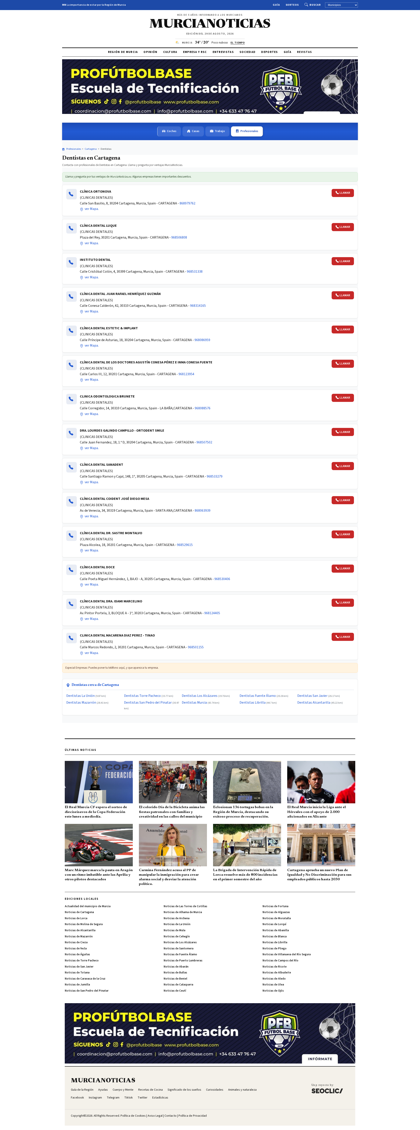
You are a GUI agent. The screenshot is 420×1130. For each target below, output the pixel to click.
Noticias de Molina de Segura (84, 924)
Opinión (150, 52)
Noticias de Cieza (76, 942)
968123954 (186, 374)
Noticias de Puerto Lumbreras (183, 961)
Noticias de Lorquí (274, 924)
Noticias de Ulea (273, 985)
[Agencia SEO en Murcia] (327, 1088)
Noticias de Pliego (274, 948)
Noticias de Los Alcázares (180, 942)
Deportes (269, 52)
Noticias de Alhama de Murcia (183, 912)
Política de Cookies (133, 1116)
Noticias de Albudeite (276, 973)
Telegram (113, 1097)
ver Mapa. (91, 208)
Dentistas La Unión (80, 695)
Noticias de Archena (176, 918)
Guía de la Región (82, 1090)
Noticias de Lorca (76, 918)
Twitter (142, 1097)
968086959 (202, 340)
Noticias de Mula (174, 930)
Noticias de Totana (77, 973)
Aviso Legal (155, 1116)
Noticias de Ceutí (175, 991)
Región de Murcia (123, 52)
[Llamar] (72, 194)
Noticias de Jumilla (77, 985)
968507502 (204, 442)
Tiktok (128, 1097)
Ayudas (103, 1090)
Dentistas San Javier (312, 695)
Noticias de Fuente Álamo (180, 954)
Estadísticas (160, 1097)
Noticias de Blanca (274, 936)
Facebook (77, 1097)
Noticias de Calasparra (178, 985)
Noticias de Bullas (175, 973)
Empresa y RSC (195, 52)
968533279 (214, 476)
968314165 (198, 305)
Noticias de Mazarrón (79, 936)
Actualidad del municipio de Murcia (87, 906)
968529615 (185, 544)
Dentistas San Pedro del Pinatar (148, 702)
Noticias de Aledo (274, 979)
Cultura (170, 52)
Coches (171, 131)
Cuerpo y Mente (123, 1090)
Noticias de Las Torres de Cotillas (185, 906)
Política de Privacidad (192, 1116)
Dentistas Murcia (194, 702)
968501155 (196, 647)
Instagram (95, 1097)
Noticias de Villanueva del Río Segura (286, 954)
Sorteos (292, 5)
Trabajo (220, 131)
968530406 (222, 579)
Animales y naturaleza (242, 1090)
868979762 (187, 203)
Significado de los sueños (184, 1090)
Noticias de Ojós (273, 991)
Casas (195, 131)
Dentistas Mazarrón (81, 702)
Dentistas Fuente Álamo (258, 695)
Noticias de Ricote (274, 967)
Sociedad (248, 52)
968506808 (179, 237)
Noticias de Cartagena (79, 912)
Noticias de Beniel (175, 979)
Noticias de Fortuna (275, 906)
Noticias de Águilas (77, 954)
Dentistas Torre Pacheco (142, 695)
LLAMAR (345, 193)
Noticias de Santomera (178, 948)
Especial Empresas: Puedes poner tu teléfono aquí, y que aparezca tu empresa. (112, 668)
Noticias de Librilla (274, 942)
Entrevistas (223, 52)
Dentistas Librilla (253, 702)
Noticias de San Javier (79, 967)
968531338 (195, 271)
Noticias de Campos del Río (280, 961)
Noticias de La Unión (177, 924)
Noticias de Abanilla (275, 930)
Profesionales (249, 131)
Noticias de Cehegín (177, 936)
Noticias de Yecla (76, 948)
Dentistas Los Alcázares (199, 695)
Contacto (170, 1116)
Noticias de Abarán (176, 967)
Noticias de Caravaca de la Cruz (85, 979)
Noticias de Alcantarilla (80, 930)
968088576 (202, 408)
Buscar (315, 5)
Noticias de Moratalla (276, 918)
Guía (276, 5)
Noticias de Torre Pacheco (82, 961)
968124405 (212, 613)
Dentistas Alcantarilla (313, 702)
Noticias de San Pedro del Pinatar (86, 991)
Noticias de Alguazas (276, 912)
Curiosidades (214, 1090)
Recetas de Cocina (150, 1090)
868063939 (202, 510)
